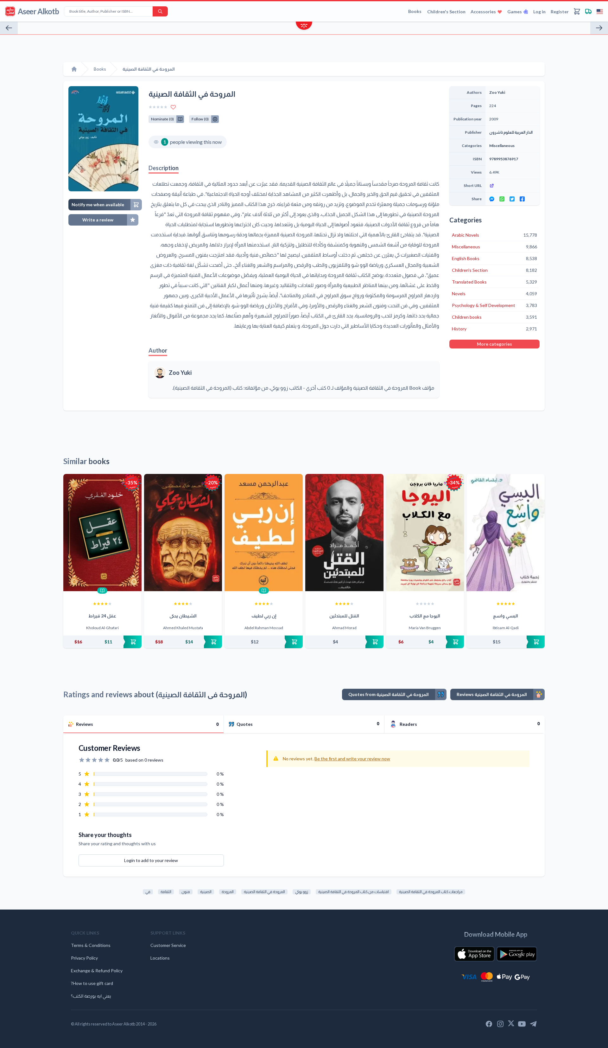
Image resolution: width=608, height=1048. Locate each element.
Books (414, 11)
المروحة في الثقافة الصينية (264, 891)
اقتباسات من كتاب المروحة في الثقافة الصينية (353, 891)
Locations (160, 958)
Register (560, 11)
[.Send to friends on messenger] (491, 198)
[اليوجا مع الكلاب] (425, 532)
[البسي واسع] (505, 532)
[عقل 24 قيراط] (102, 532)
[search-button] (160, 11)
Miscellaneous (502, 145)
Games (514, 11)
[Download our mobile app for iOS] (474, 954)
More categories (494, 344)
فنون (185, 891)
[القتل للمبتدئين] (344, 532)
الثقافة (166, 891)
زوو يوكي (301, 891)
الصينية (206, 891)
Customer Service (168, 945)
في (147, 891)
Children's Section (446, 11)
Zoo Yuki (180, 372)
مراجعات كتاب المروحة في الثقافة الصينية (431, 891)
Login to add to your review (151, 860)
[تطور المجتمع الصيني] (9, 28)
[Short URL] (512, 185)
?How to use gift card (92, 983)
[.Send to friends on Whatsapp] (501, 198)
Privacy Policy (84, 958)
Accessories (483, 11)
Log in (539, 11)
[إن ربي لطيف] (264, 532)
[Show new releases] (304, 26)
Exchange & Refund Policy (97, 970)
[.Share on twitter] (512, 198)
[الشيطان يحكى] (183, 532)
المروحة (228, 891)
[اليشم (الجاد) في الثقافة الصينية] (599, 28)
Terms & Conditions (91, 945)
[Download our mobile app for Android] (517, 954)
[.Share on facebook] (522, 198)
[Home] (74, 69)
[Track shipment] (588, 11)
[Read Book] (102, 590)
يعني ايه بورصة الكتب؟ (91, 996)
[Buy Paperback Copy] (102, 642)
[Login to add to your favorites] (173, 107)
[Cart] (577, 11)
